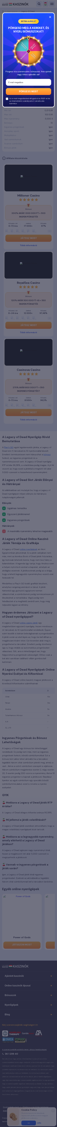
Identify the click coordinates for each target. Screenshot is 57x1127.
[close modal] (50, 17)
